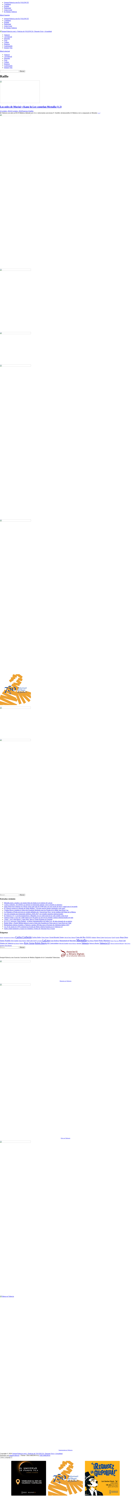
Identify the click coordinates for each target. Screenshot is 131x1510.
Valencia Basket (94, 943)
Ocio (5, 40)
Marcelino (72, 941)
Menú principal (5, 51)
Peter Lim (116, 940)
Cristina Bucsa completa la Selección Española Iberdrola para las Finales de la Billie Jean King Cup (36, 910)
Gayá (113, 937)
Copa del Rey (81, 937)
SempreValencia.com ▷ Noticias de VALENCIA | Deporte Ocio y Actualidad (37, 1453)
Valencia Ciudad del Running (117, 943)
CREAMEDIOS (44, 1455)
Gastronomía (8, 46)
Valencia (85, 943)
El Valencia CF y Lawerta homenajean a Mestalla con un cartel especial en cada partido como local (36, 916)
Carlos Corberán (23, 937)
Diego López (100, 937)
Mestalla (81, 940)
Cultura (6, 42)
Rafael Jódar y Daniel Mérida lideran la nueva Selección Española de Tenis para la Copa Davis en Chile (37, 923)
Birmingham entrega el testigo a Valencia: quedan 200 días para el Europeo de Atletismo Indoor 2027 (36, 925)
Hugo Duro (124, 937)
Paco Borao (90, 941)
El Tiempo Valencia (10, 12)
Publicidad (7, 8)
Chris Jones (45, 937)
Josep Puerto (22, 941)
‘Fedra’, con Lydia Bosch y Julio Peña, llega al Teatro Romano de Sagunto (28, 919)
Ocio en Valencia (65, 1138)
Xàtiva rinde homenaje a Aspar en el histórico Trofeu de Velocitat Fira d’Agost (29, 928)
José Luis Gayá (31, 941)
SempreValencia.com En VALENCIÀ (16, 2)
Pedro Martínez (104, 941)
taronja (79, 943)
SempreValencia (72, 943)
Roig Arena (29, 943)
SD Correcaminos (53, 943)
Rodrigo (22, 943)
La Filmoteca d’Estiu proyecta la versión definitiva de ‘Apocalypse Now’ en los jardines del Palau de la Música (40, 912)
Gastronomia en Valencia (65, 1450)
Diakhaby (93, 937)
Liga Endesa (54, 941)
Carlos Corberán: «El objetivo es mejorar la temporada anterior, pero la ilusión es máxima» (33, 905)
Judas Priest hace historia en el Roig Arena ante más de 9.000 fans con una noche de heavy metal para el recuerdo (40, 906)
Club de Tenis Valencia (69, 937)
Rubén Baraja (41, 943)
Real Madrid (16, 943)
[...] (99, 113)
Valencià (7, 35)
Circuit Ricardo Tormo (56, 937)
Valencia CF (105, 943)
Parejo (96, 941)
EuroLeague (107, 937)
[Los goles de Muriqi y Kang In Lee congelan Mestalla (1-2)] (20, 102)
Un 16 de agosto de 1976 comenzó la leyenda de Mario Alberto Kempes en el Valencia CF (33, 927)
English (6, 6)
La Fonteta (39, 941)
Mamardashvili (64, 941)
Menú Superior (5, 15)
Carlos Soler (36, 937)
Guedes (117, 937)
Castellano (7, 4)
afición (1, 937)
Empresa (7, 44)
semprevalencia (14, 1455)
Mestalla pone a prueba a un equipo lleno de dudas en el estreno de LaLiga (28, 903)
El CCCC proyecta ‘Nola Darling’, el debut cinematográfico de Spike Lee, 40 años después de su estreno (38, 921)
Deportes (7, 38)
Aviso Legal (8, 10)
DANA (88, 937)
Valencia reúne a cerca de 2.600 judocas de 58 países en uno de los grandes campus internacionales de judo (38, 917)
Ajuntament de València (9, 937)
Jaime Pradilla (5, 941)
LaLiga (46, 940)
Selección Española (63, 943)
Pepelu (112, 940)
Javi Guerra (14, 941)
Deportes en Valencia (65, 981)
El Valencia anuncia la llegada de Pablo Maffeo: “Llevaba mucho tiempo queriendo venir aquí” (34, 908)
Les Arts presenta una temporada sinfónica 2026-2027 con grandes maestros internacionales (33, 914)
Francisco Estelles (27, 111)
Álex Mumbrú (8, 945)
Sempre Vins (8, 48)
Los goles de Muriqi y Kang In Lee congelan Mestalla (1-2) (31, 106)
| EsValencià (8, 37)
